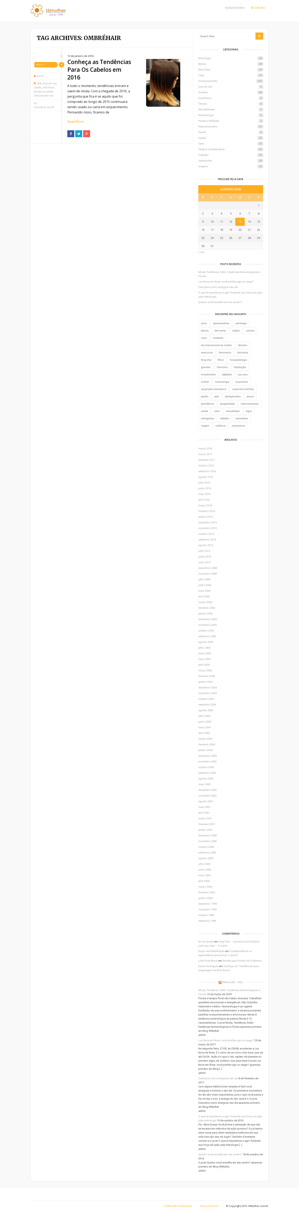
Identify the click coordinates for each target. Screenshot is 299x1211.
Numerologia (230, 115)
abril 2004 (204, 733)
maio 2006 (204, 590)
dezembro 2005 (207, 619)
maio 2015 (204, 562)
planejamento (233, 396)
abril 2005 (204, 664)
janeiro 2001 (205, 829)
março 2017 (205, 454)
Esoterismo (230, 98)
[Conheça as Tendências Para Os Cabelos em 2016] (163, 83)
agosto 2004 (205, 710)
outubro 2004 (206, 698)
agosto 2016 (205, 476)
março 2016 (205, 505)
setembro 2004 (207, 704)
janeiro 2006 (205, 613)
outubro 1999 (206, 915)
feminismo (225, 352)
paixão (204, 396)
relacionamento (250, 403)
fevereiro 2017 (206, 459)
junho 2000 (204, 869)
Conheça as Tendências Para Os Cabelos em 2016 (99, 69)
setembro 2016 (207, 471)
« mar (201, 252)
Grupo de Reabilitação (211, 951)
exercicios (207, 352)
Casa (230, 75)
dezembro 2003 (207, 755)
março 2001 (205, 818)
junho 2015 (204, 556)
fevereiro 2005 (206, 676)
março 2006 (205, 602)
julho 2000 (204, 863)
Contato (259, 8)
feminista (242, 352)
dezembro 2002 (207, 789)
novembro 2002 (207, 795)
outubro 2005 (206, 630)
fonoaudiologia (238, 360)
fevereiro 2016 (206, 511)
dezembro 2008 (207, 568)
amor (204, 323)
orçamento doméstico (213, 389)
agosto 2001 (205, 801)
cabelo (37, 87)
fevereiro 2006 (206, 607)
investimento (208, 374)
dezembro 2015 (207, 522)
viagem (205, 425)
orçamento (241, 381)
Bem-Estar (230, 69)
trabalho (224, 418)
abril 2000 (204, 881)
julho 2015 (204, 550)
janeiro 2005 (205, 681)
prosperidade (227, 403)
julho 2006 (204, 579)
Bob (39, 83)
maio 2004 (204, 727)
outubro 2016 (206, 465)
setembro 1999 (207, 920)
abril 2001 (204, 812)
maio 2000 (204, 875)
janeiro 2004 (205, 750)
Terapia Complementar (230, 149)
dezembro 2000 (207, 835)
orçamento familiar (243, 389)
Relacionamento (230, 126)
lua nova (243, 374)
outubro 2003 (206, 767)
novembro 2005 (207, 624)
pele (216, 396)
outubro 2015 (206, 533)
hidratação (240, 367)
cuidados (218, 338)
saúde (204, 411)
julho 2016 (204, 482)
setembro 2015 (207, 539)
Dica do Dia (230, 86)
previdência (207, 403)
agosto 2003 (205, 778)
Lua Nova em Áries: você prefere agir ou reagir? (226, 281)
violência (220, 425)
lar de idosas (206, 941)
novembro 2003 (207, 761)
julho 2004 (204, 715)
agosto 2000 (205, 858)
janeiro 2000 (205, 898)
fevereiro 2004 (206, 744)
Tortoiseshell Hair (43, 95)
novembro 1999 (207, 909)
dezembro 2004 (207, 687)
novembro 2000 (207, 841)
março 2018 (205, 448)
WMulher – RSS (232, 982)
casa (204, 338)
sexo (217, 411)
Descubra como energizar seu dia (218, 287)
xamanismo (238, 425)
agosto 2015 (205, 545)
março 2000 (205, 886)
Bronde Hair (50, 83)
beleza (204, 330)
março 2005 (205, 670)
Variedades (230, 160)
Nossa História (234, 8)
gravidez (206, 367)
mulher (205, 381)
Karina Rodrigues (208, 966)
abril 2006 (204, 596)
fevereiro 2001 (206, 824)
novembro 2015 (207, 528)
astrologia (241, 323)
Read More (75, 121)
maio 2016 (204, 494)
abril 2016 (204, 499)
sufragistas (207, 418)
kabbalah (227, 374)
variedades (241, 418)
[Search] (259, 36)
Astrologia (230, 58)
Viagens (230, 166)
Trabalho (230, 155)
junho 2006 (204, 585)
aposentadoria (221, 323)
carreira (250, 330)
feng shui (206, 360)
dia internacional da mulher (216, 345)
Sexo (230, 143)
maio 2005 (204, 659)
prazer (250, 396)
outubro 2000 (206, 846)
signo (249, 411)
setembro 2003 (207, 772)
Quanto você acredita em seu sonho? (220, 302)
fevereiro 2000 (206, 892)
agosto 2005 (205, 642)
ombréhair (48, 87)
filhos (221, 360)
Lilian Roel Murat (208, 960)
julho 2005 (204, 647)
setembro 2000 (207, 852)
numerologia (222, 381)
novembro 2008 (207, 573)
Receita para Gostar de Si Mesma (242, 960)
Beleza (40, 64)
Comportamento (230, 81)
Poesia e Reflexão (230, 120)
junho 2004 (204, 721)
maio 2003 (204, 784)
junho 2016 (204, 488)
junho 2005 (204, 653)
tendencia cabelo (43, 91)
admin (40, 75)
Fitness (230, 103)
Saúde (230, 132)
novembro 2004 (207, 693)
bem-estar (220, 330)
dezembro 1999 (207, 903)
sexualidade (233, 411)
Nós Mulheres (230, 109)
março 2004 (205, 738)
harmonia (222, 367)
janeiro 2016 (205, 516)
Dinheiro (230, 92)
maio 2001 (204, 807)
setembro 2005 (207, 636)
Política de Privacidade (178, 1206)
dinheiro (242, 345)
